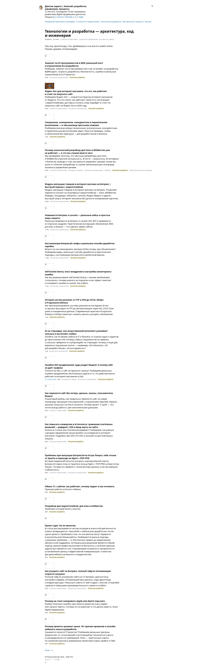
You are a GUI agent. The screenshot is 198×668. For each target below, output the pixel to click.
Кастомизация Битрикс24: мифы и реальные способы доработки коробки (80, 245)
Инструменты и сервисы (106, 39)
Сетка (60, 17)
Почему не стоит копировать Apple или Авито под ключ (75, 601)
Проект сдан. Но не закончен (60, 525)
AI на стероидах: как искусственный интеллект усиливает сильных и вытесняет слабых (76, 332)
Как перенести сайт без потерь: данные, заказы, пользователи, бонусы (79, 394)
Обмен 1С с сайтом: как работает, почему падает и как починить (79, 486)
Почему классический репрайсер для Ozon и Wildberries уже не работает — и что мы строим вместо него (77, 151)
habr (81, 17)
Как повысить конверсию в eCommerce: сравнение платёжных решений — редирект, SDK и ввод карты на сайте (79, 425)
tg (54, 17)
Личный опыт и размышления (88, 39)
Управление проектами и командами (60, 21)
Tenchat (68, 17)
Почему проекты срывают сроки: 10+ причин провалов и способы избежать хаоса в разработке (80, 628)
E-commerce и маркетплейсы (88, 21)
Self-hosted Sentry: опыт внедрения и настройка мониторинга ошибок (78, 273)
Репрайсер (107, 170)
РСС (71, 657)
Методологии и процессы (133, 21)
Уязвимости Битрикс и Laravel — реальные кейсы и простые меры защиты (77, 216)
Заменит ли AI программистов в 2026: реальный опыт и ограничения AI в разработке (74, 64)
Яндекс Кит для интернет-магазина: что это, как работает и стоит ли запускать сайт (76, 92)
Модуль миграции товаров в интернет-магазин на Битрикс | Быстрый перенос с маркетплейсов (78, 185)
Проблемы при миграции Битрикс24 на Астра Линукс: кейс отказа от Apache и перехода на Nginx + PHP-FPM (80, 457)
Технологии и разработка (111, 21)
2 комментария (51, 379)
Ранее (47, 650)
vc (76, 17)
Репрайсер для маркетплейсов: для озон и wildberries (74, 506)
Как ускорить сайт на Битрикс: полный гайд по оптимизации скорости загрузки (78, 572)
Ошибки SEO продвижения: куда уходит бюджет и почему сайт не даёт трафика (79, 366)
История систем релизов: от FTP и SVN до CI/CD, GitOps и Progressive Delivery (74, 301)
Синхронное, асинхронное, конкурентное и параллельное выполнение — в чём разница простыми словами (76, 124)
